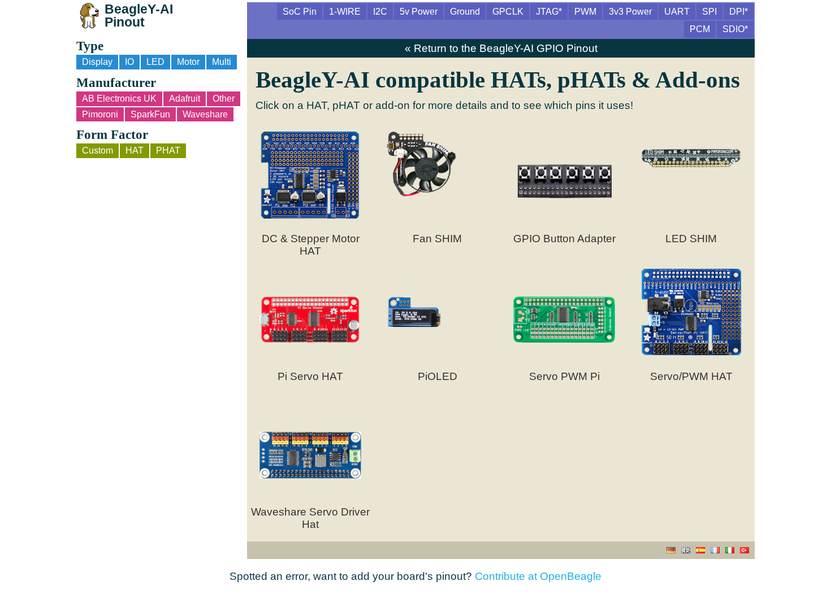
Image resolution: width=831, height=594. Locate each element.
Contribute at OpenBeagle (538, 576)
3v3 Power (630, 11)
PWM (585, 11)
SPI (709, 11)
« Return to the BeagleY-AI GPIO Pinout (501, 48)
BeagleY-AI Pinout (139, 15)
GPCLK (507, 11)
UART (677, 11)
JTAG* (549, 11)
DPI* (738, 11)
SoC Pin (300, 11)
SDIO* (735, 29)
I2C (380, 11)
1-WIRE (345, 11)
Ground (465, 11)
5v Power (419, 11)
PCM (700, 29)
